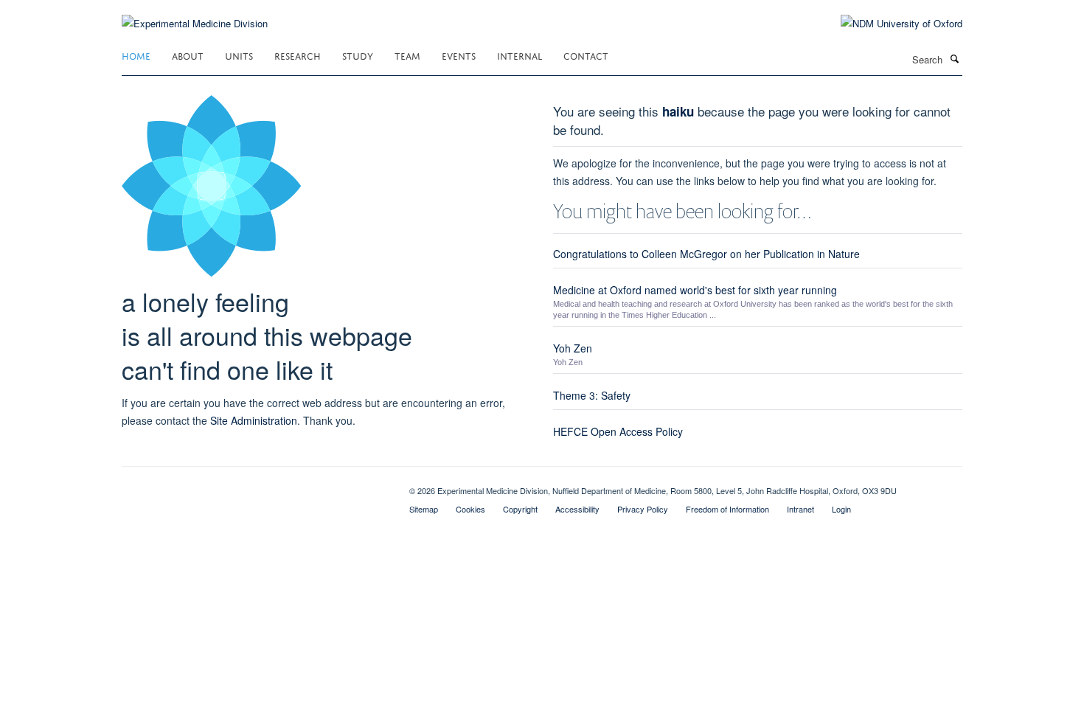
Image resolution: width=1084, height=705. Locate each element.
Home (136, 55)
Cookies (470, 509)
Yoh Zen (572, 348)
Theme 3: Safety (591, 395)
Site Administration (253, 420)
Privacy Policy (642, 509)
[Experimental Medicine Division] (195, 14)
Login (841, 509)
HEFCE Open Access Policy (618, 431)
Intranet (800, 509)
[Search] (954, 58)
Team (407, 55)
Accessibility (577, 509)
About (188, 55)
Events (459, 55)
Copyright (520, 509)
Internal (519, 55)
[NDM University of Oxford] (890, 23)
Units (239, 55)
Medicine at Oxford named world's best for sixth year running (695, 289)
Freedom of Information (727, 509)
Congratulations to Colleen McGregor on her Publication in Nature (706, 253)
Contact (585, 55)
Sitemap (423, 509)
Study (357, 55)
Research (297, 55)
